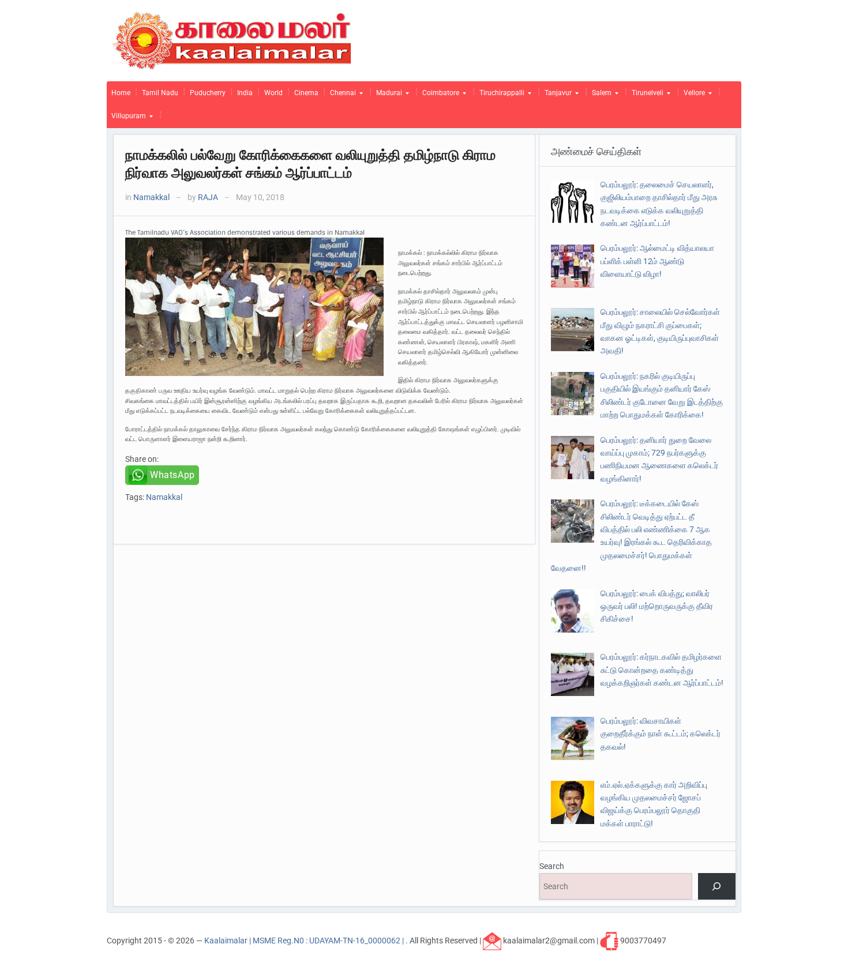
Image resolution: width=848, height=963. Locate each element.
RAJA (208, 197)
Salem (599, 96)
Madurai (387, 96)
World (273, 93)
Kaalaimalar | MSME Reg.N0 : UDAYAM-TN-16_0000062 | (305, 940)
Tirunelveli (645, 96)
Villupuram (126, 119)
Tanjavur (556, 96)
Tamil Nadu (160, 93)
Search (551, 866)
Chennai (340, 96)
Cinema (306, 93)
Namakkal (151, 197)
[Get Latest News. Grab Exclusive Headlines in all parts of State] (232, 39)
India (245, 93)
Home (120, 93)
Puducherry (208, 93)
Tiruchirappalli (499, 96)
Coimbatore (438, 96)
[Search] (717, 886)
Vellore (692, 96)
